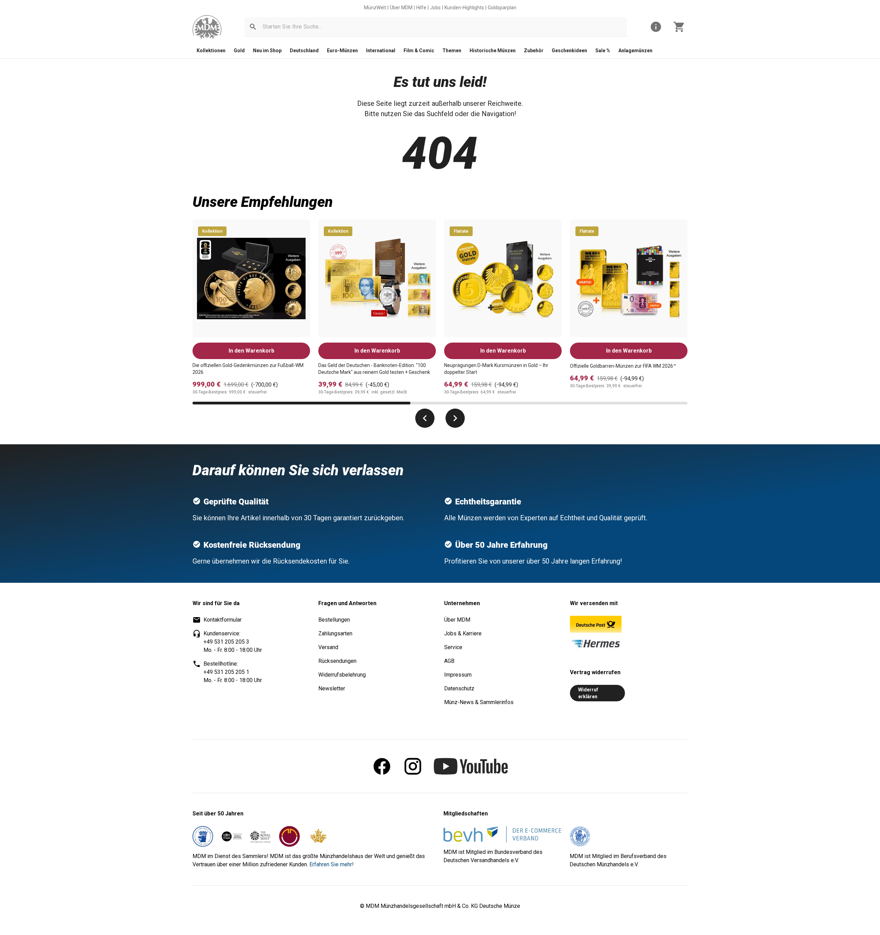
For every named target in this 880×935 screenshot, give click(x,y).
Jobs (435, 7)
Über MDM (401, 7)
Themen (451, 50)
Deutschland (304, 50)
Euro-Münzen (342, 50)
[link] (206, 27)
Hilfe (421, 7)
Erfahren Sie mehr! (331, 864)
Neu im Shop (267, 50)
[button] (253, 27)
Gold (239, 50)
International (380, 50)
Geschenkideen (569, 50)
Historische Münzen (493, 50)
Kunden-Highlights (464, 7)
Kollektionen (211, 50)
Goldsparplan (502, 7)
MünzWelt (375, 7)
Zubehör (533, 50)
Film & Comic (419, 50)
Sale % (602, 50)
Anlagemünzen (635, 50)
